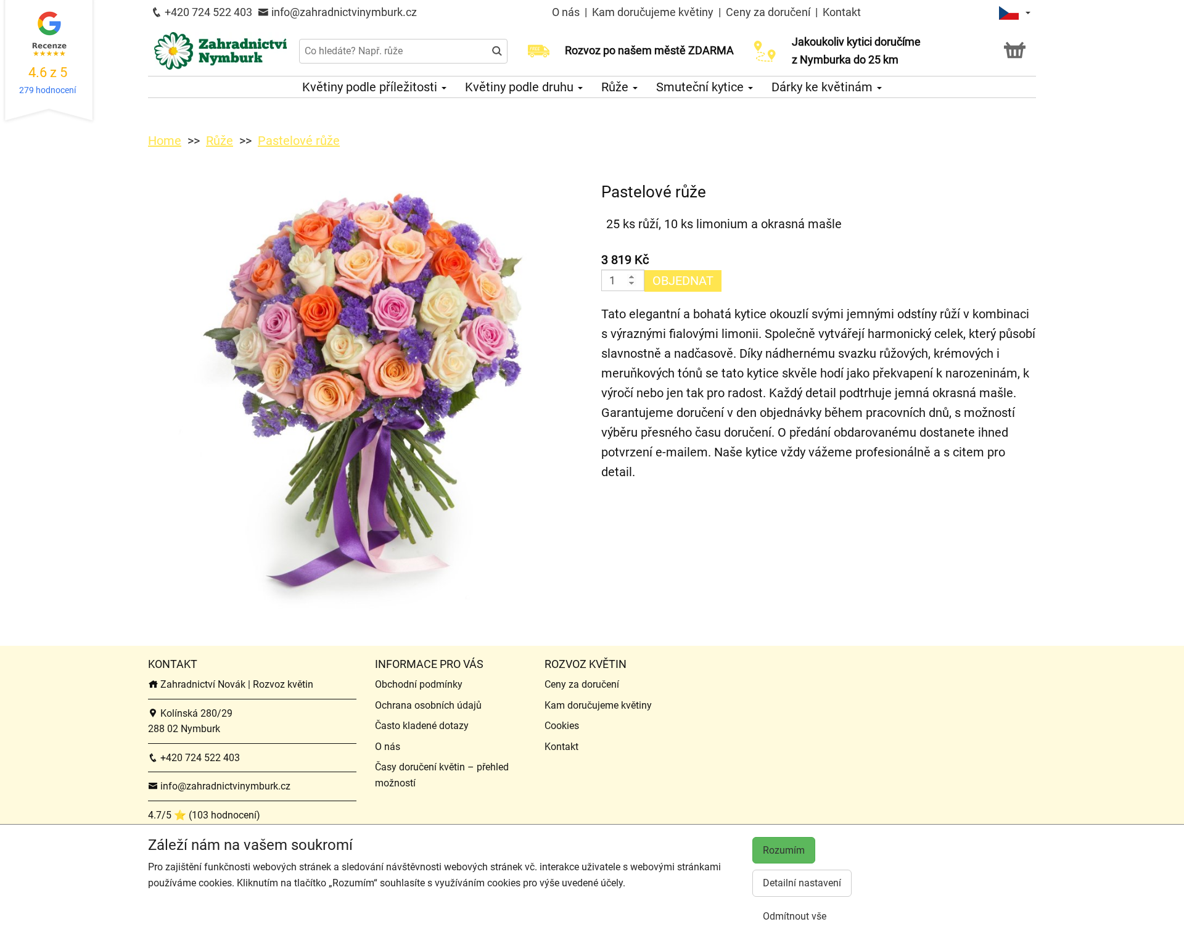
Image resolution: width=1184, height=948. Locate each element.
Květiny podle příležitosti (371, 87)
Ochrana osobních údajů (428, 705)
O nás (567, 12)
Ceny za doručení (768, 12)
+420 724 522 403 (207, 12)
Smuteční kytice (701, 87)
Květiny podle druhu (521, 87)
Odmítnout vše (794, 916)
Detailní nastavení (802, 883)
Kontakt (842, 12)
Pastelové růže (299, 140)
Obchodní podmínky (418, 684)
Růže (616, 87)
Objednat (682, 280)
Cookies (562, 726)
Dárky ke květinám (823, 87)
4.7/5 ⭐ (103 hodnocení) (204, 815)
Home (164, 140)
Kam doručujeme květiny (652, 12)
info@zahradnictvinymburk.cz (343, 12)
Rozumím (784, 850)
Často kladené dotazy (422, 726)
